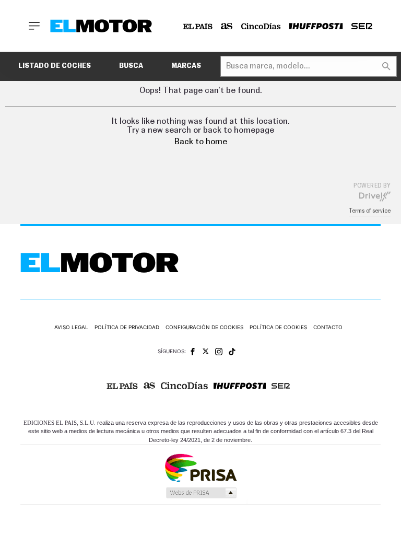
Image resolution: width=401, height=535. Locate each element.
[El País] (198, 26)
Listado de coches (54, 66)
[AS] (227, 26)
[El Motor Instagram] (218, 351)
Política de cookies (278, 327)
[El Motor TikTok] (232, 351)
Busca (131, 66)
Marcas (186, 66)
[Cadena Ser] (361, 26)
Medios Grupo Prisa (200, 492)
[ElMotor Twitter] (206, 351)
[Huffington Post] (316, 26)
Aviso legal (71, 327)
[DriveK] (375, 196)
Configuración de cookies (204, 327)
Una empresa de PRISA (200, 467)
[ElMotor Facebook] (192, 351)
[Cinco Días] (261, 26)
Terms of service (370, 211)
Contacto (328, 327)
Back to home (200, 141)
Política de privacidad (127, 327)
